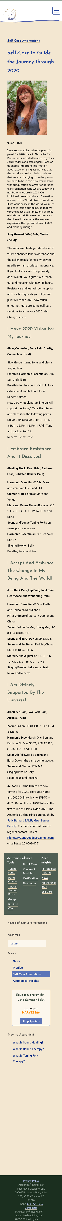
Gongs (12, 899)
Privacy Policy (31, 1181)
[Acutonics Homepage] (9, 14)
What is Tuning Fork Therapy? (25, 1058)
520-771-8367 (35, 1204)
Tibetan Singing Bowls (12, 890)
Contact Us (31, 1207)
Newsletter (29, 883)
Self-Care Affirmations (23, 40)
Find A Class (30, 864)
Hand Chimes (12, 879)
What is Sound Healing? (28, 1042)
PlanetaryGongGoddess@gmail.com (30, 837)
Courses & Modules (29, 871)
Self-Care (47, 891)
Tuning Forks (12, 870)
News (45, 877)
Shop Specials (31, 1021)
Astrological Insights (49, 870)
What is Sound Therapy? (28, 1049)
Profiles (18, 967)
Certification (30, 878)
